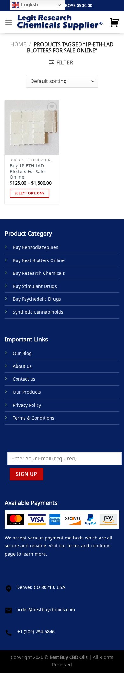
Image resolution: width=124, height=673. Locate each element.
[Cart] (114, 22)
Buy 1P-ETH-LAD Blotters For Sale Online (27, 171)
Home (18, 44)
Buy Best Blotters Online (39, 260)
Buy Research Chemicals (39, 273)
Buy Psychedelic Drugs (37, 299)
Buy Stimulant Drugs (35, 286)
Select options (30, 193)
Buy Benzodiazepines (35, 247)
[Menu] (8, 22)
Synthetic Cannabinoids (38, 312)
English (28, 4)
